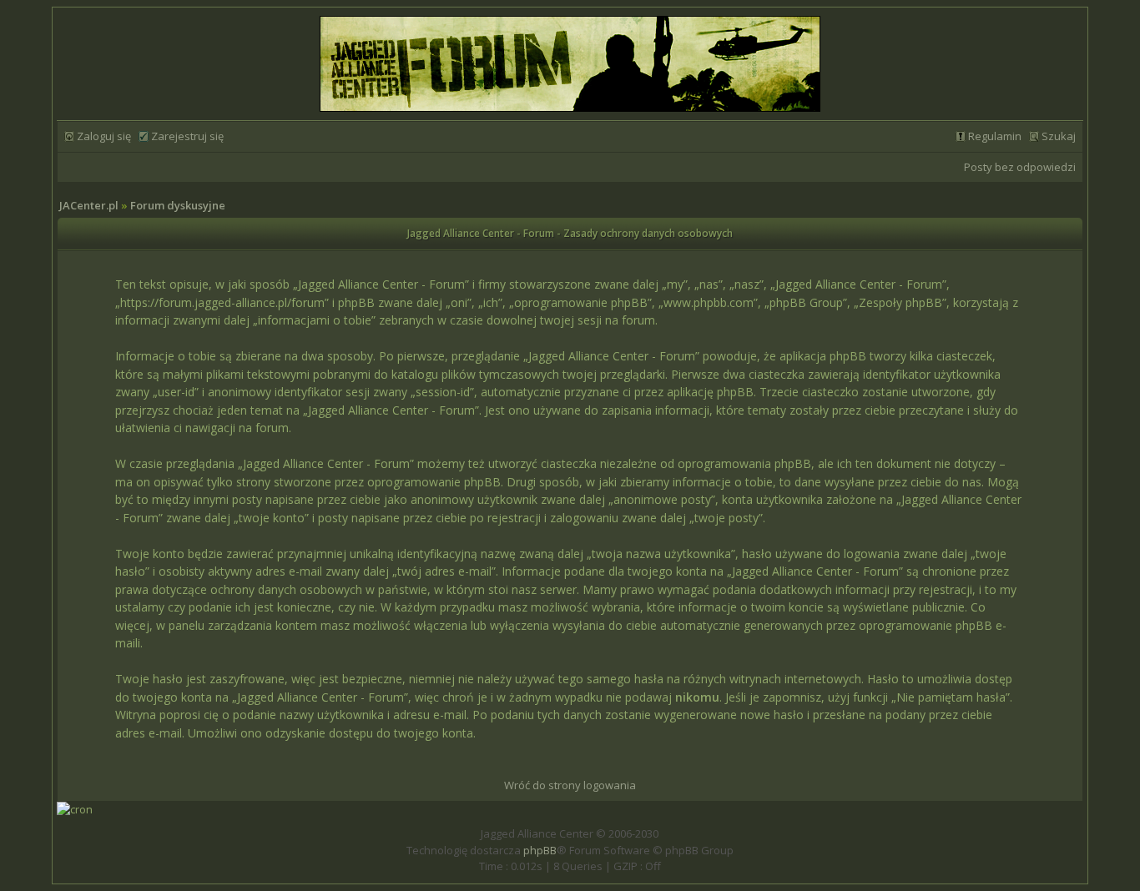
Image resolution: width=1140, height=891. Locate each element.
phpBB (540, 850)
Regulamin (994, 135)
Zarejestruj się (187, 135)
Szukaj (1059, 135)
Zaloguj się (104, 135)
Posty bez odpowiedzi (1020, 166)
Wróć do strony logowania (570, 785)
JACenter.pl (89, 205)
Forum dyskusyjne (177, 205)
